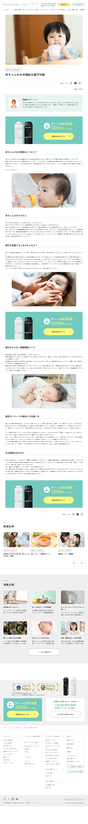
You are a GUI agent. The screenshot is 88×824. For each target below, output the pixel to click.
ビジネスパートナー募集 (77, 771)
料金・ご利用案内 (49, 781)
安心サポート (48, 776)
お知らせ (69, 736)
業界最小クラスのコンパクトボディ (10, 751)
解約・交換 (48, 787)
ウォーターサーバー (7, 736)
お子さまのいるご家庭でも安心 (9, 748)
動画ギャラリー (70, 748)
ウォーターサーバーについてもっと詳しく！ (53, 746)
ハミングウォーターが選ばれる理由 (32, 736)
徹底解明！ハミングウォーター (52, 761)
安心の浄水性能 (6, 760)
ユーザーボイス (28, 757)
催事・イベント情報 (77, 766)
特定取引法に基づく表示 (18, 802)
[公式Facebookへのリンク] (13, 799)
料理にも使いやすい (7, 745)
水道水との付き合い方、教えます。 (53, 764)
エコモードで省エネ (7, 754)
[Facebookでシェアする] (75, 84)
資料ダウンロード (70, 740)
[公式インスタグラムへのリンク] (4, 799)
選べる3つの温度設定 (7, 740)
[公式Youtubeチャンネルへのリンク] (17, 799)
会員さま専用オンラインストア (73, 761)
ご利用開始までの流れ (50, 785)
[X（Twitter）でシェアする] (71, 84)
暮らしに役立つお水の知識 (51, 750)
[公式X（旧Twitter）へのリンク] (9, 799)
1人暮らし (27, 751)
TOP (4, 727)
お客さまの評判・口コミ (30, 763)
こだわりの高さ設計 (7, 743)
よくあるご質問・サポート (51, 769)
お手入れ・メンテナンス (8, 762)
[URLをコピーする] (79, 83)
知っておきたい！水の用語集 (52, 743)
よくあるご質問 (49, 773)
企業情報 (69, 751)
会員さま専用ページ (71, 758)
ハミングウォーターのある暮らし (15, 727)
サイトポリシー (35, 802)
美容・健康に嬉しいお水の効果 (52, 755)
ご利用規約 (28, 802)
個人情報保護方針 (7, 802)
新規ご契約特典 (70, 744)
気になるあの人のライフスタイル (32, 746)
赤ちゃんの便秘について (11, 169)
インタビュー (27, 760)
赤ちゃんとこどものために (13, 70)
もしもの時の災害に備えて (51, 758)
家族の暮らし (27, 749)
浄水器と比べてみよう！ (51, 740)
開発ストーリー (6, 757)
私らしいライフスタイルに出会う (32, 742)
